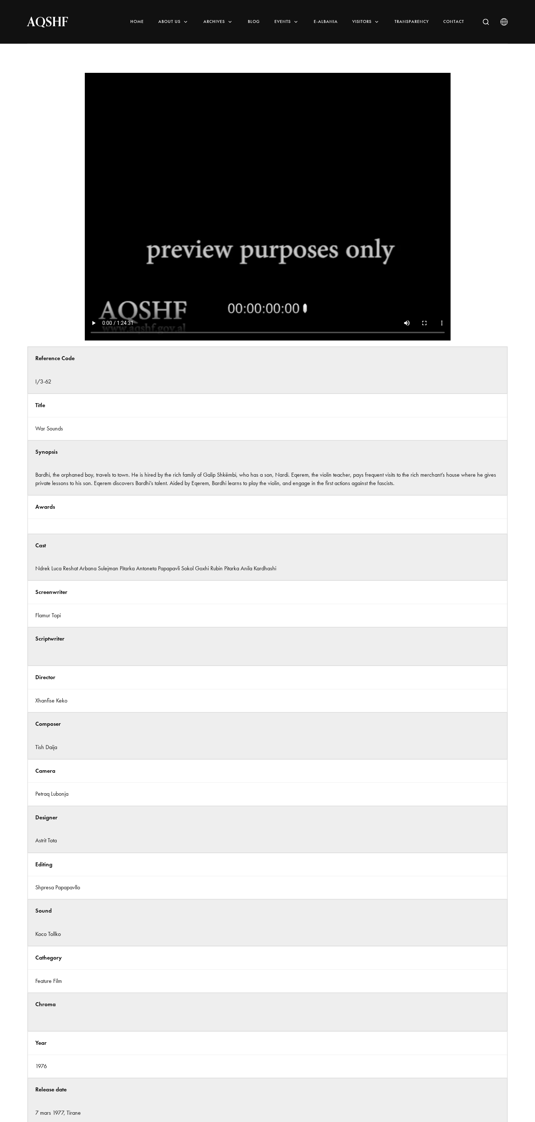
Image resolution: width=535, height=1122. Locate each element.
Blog (254, 21)
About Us (169, 21)
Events (282, 21)
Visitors (362, 21)
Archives (214, 21)
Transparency (412, 21)
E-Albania (326, 21)
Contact (453, 21)
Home (137, 21)
